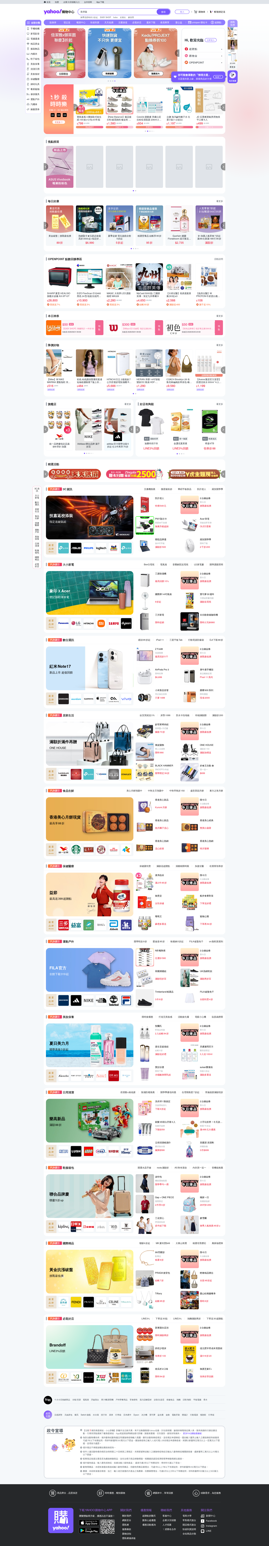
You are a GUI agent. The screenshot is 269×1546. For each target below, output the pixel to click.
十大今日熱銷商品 (62, 1399)
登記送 (67, 22)
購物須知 (126, 1533)
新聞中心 (210, 1515)
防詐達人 (201, 489)
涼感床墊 (58, 1414)
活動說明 (218, 259)
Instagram (211, 1525)
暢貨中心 (80, 22)
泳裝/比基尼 (159, 1399)
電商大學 (187, 1515)
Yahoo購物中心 (59, 11)
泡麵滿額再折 (194, 1318)
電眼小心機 (200, 1016)
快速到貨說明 (189, 1529)
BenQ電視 (149, 564)
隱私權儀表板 (129, 1538)
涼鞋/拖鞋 (187, 1399)
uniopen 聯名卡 (199, 22)
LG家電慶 (199, 564)
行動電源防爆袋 (196, 639)
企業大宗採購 (169, 1520)
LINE (209, 1530)
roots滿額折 (163, 1167)
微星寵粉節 (166, 489)
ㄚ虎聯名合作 (169, 1529)
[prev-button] (46, 474)
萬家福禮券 (217, 1243)
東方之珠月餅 (216, 790)
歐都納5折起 (177, 941)
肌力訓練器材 (146, 1399)
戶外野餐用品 (121, 1399)
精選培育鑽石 (199, 1243)
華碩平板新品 (184, 489)
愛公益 (178, 22)
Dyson (136, 1414)
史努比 (123, 17)
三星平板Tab (176, 639)
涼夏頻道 (122, 22)
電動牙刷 (176, 1414)
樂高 (76, 1414)
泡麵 (178, 1399)
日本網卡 (127, 1414)
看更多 (233, 66)
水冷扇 (96, 1414)
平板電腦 (197, 1399)
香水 (205, 1399)
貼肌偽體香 (217, 1016)
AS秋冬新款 (181, 1167)
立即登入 (211, 40)
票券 (111, 1414)
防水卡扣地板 (183, 715)
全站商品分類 (189, 1533)
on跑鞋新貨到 (216, 941)
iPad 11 (160, 639)
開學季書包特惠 (168, 1092)
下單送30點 (162, 1318)
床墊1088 (165, 715)
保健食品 (170, 1399)
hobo (115, 17)
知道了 (218, 76)
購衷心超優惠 (149, 1520)
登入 (182, 11)
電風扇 (163, 564)
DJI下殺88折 (216, 639)
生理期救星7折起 (190, 1092)
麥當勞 (131, 17)
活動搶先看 (183, 1016)
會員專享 (164, 22)
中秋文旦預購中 (156, 790)
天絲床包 (68, 1414)
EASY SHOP (105, 17)
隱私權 (125, 1524)
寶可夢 (152, 1414)
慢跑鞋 (203, 1414)
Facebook (211, 1520)
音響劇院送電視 (180, 564)
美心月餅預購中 (134, 790)
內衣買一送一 (199, 1167)
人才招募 (167, 1524)
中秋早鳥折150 (177, 790)
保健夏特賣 (145, 866)
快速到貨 (94, 22)
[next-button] (223, 474)
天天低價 (108, 22)
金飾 (168, 1414)
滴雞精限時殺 (182, 866)
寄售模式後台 (189, 1520)
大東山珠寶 (181, 1243)
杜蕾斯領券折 (216, 866)
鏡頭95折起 (144, 639)
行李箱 (118, 1414)
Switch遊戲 (86, 1414)
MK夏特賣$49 (163, 1243)
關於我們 (126, 1515)
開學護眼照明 (216, 564)
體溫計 (185, 1414)
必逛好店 (136, 22)
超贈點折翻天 (149, 1515)
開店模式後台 (189, 1524)
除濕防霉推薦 (148, 1092)
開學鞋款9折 (140, 941)
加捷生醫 (199, 866)
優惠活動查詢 (149, 1524)
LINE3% (146, 1318)
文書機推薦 (149, 489)
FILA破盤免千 (196, 941)
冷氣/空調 (76, 1399)
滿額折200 (217, 715)
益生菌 (161, 1414)
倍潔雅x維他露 (127, 1092)
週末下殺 (150, 22)
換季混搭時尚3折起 (89, 17)
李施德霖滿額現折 (214, 1092)
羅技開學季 (217, 489)
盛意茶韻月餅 (197, 790)
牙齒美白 (95, 1399)
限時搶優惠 (147, 1016)
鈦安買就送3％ (147, 715)
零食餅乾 (134, 1399)
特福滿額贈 (201, 715)
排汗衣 (104, 1414)
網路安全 (126, 1520)
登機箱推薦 (217, 1167)
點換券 (53, 22)
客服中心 (167, 1515)
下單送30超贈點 (215, 1318)
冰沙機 (144, 1414)
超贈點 (218, 22)
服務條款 (126, 1529)
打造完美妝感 (165, 1016)
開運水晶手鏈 (144, 1167)
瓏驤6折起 (144, 1243)
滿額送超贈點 (163, 866)
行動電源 (194, 1414)
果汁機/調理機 (107, 1399)
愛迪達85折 (159, 941)
